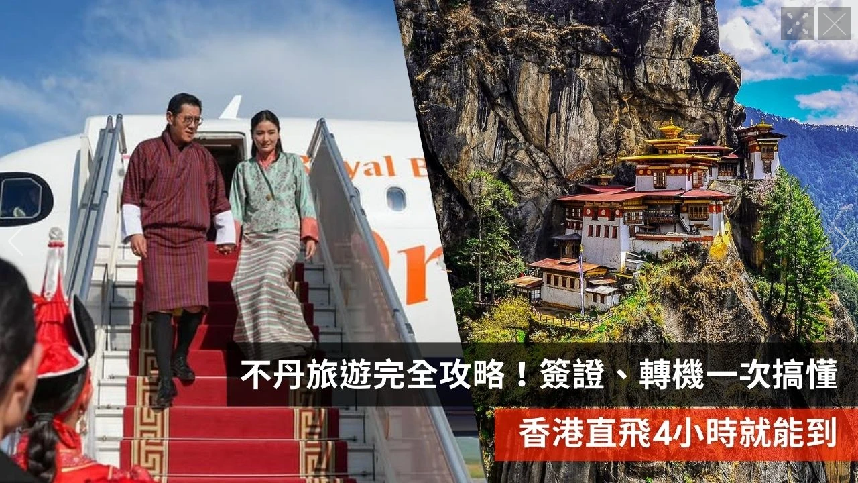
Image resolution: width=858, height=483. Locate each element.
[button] (16, 241)
